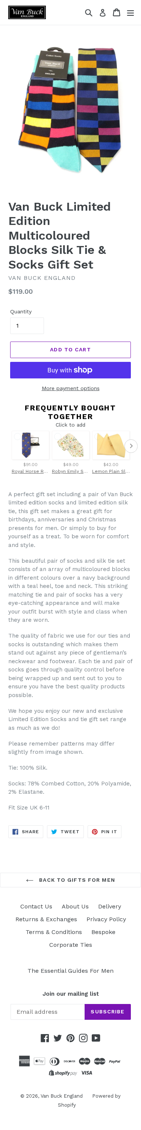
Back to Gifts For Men (76, 880)
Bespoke (103, 932)
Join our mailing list (70, 993)
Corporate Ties (70, 944)
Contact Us (36, 906)
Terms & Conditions (54, 932)
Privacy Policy (106, 919)
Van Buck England (62, 1096)
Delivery (109, 906)
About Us (75, 906)
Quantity (21, 311)
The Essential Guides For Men (70, 970)
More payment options (71, 388)
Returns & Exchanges (46, 919)
